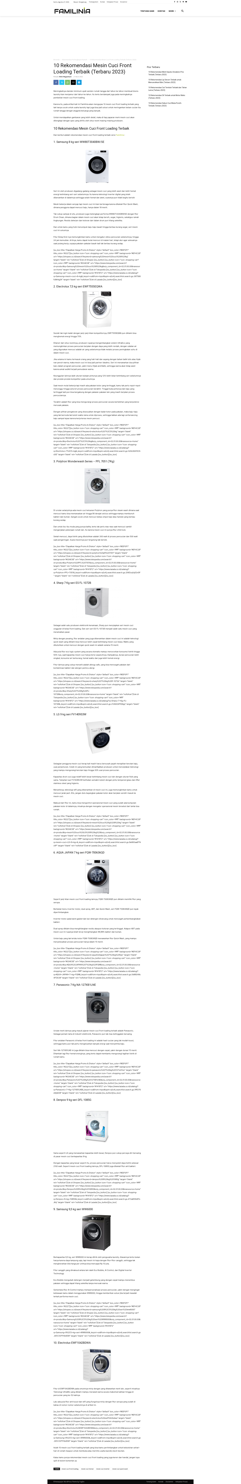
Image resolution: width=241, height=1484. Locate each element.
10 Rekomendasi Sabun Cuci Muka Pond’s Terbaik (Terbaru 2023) (164, 104)
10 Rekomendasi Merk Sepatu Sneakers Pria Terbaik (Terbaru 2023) (166, 73)
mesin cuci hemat (87, 1469)
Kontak (160, 1482)
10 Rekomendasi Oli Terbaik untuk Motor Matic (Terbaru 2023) (166, 96)
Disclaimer (169, 1482)
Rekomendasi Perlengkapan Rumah (74, 60)
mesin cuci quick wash (120, 1469)
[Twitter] (180, 1)
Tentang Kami (151, 1482)
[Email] (73, 82)
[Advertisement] (114, 35)
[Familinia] (72, 11)
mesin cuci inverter (103, 1469)
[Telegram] (79, 82)
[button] (182, 11)
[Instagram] (177, 1)
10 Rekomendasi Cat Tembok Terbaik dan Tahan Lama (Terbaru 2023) (167, 89)
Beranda (56, 60)
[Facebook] (174, 1)
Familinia (120, 135)
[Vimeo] (183, 1)
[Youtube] (186, 1)
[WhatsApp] (67, 82)
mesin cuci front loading (70, 1469)
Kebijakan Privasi (182, 1482)
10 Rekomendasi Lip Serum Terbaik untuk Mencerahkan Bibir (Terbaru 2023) (164, 81)
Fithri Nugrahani (65, 77)
